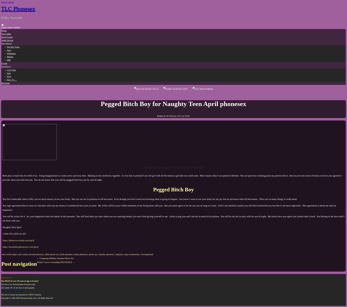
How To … (12, 80)
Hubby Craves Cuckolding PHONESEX (56, 262)
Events (4, 63)
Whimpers (11, 53)
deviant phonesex (36, 254)
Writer (187, 116)
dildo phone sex (52, 254)
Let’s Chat (11, 70)
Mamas (10, 57)
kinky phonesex (81, 254)
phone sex (93, 254)
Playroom (5, 83)
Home (4, 31)
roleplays (119, 254)
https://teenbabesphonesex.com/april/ (21, 247)
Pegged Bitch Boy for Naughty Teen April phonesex (173, 104)
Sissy (9, 50)
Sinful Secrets (7, 40)
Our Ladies (6, 34)
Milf (9, 60)
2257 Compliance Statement (12, 291)
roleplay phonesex (106, 254)
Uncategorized (147, 254)
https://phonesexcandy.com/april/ (19, 240)
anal (3, 254)
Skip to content (7, 2)
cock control (22, 254)
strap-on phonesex (132, 254)
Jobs (9, 73)
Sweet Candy (7, 37)
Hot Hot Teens (13, 47)
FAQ (9, 76)
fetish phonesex (66, 254)
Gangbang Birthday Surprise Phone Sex (55, 258)
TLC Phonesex (18, 9)
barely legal (11, 254)
